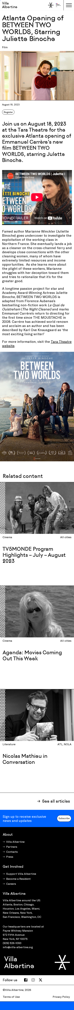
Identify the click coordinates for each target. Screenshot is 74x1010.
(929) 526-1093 (12, 943)
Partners (11, 846)
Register (8, 112)
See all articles (56, 801)
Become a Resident (18, 878)
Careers (11, 883)
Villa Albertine (9, 5)
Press (9, 856)
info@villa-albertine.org (18, 947)
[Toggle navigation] (69, 5)
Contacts (12, 851)
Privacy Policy (61, 996)
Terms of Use (11, 996)
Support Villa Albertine (21, 873)
